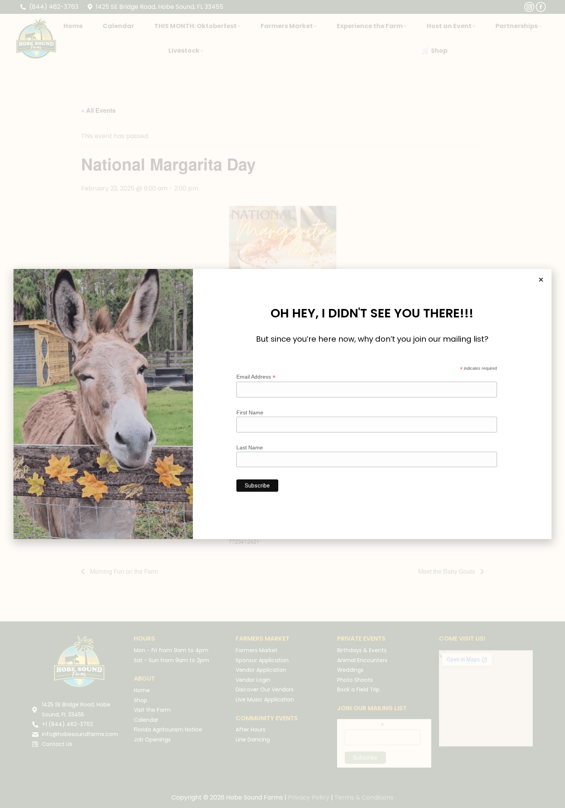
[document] (282, 404)
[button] (541, 279)
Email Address (256, 377)
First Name (249, 412)
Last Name (249, 447)
